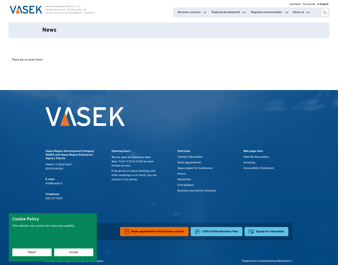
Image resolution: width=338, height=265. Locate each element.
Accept (73, 252)
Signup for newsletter (270, 231)
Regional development (225, 12)
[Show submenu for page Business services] (205, 12)
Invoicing (249, 162)
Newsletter (184, 179)
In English (322, 4)
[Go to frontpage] (52, 9)
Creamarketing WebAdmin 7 (275, 261)
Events (181, 174)
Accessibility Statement (258, 168)
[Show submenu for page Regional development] (244, 12)
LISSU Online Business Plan (220, 231)
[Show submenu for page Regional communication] (287, 12)
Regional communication (266, 12)
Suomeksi (295, 4)
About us (298, 12)
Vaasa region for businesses (195, 168)
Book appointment (189, 162)
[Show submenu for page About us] (308, 12)
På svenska (309, 4)
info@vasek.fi (53, 183)
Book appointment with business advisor (158, 231)
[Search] (324, 12)
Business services (189, 12)
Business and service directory (196, 191)
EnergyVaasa (185, 185)
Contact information (190, 157)
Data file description (256, 157)
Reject (32, 252)
